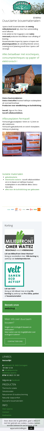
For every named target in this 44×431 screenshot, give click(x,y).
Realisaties (6, 415)
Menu (38, 17)
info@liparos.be (10, 370)
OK (31, 428)
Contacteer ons (15, 341)
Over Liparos (7, 409)
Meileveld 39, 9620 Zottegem (15, 365)
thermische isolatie (13, 179)
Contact (5, 412)
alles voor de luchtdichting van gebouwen (22, 189)
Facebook (16, 380)
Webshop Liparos (9, 373)
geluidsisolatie (11, 177)
